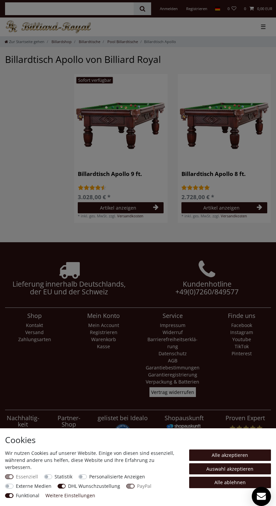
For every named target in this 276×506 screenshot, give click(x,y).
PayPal (144, 486)
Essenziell (27, 476)
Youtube (241, 339)
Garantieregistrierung (172, 374)
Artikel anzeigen (118, 208)
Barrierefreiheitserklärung (172, 343)
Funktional (27, 495)
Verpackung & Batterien (172, 381)
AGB (172, 360)
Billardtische (89, 41)
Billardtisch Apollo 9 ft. (110, 174)
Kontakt (34, 325)
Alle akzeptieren (230, 455)
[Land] (217, 8)
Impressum (172, 325)
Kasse (103, 346)
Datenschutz (173, 353)
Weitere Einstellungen (70, 495)
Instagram (241, 332)
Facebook (241, 325)
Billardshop (61, 41)
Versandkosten (130, 215)
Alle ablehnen (230, 482)
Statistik (63, 476)
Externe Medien (33, 486)
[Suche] (142, 8)
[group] (121, 121)
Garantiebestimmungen (173, 367)
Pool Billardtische (122, 41)
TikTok (242, 346)
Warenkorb (103, 339)
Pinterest (242, 353)
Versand (34, 332)
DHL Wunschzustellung (94, 486)
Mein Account (103, 325)
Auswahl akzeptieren (229, 469)
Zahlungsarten (34, 339)
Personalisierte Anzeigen (117, 476)
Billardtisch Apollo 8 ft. (213, 174)
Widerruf (173, 332)
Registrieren (103, 332)
